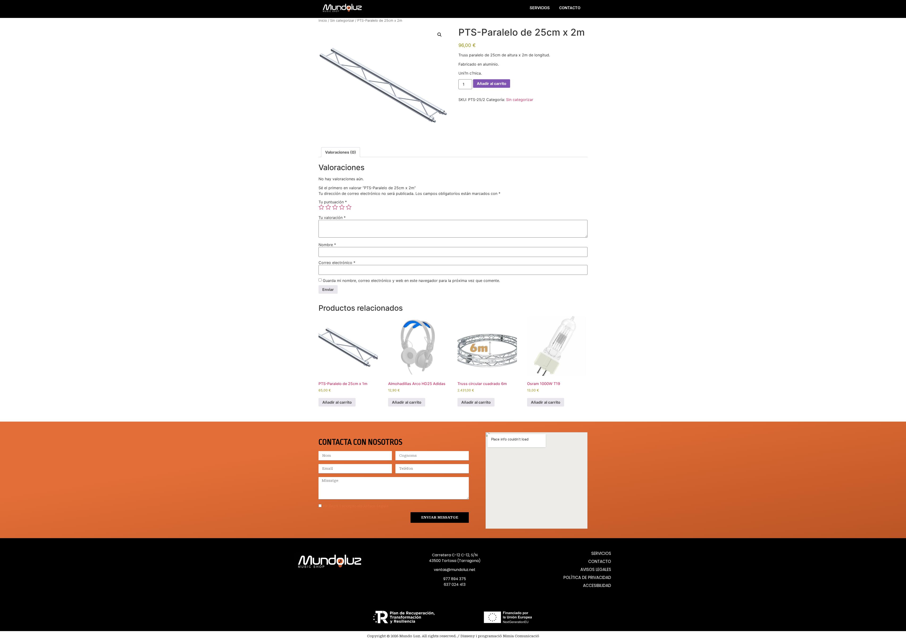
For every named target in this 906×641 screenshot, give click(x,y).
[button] (439, 34)
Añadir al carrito (491, 83)
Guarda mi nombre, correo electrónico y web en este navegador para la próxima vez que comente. (411, 280)
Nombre (327, 245)
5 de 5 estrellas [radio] (349, 207)
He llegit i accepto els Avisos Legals (355, 506)
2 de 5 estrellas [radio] (328, 207)
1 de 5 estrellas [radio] (321, 207)
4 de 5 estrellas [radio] (342, 207)
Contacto (569, 7)
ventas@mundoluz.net (454, 569)
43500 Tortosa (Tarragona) (455, 560)
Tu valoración (332, 217)
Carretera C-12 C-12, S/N (455, 555)
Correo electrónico (337, 262)
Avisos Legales (595, 569)
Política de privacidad (587, 577)
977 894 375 (454, 579)
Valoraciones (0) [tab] (340, 152)
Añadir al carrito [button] (337, 402)
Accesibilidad (597, 585)
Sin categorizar (342, 20)
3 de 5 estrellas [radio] (335, 207)
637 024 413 (455, 584)
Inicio (323, 20)
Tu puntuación (333, 202)
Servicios (540, 7)
